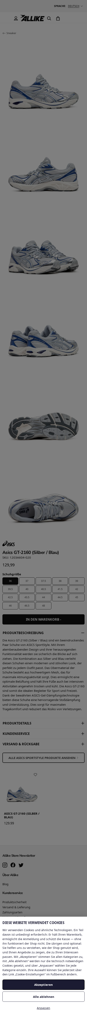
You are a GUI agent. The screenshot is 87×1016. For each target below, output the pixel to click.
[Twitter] (21, 865)
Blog (5, 884)
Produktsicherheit (14, 902)
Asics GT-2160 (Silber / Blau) (21, 815)
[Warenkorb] (57, 18)
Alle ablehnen (43, 997)
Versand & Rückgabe (21, 744)
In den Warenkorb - (43, 619)
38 (60, 581)
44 (43, 597)
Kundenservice (16, 733)
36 (10, 581)
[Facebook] (13, 865)
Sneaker (11, 33)
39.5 (10, 589)
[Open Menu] (6, 18)
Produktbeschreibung (23, 633)
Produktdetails (17, 723)
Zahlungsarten (12, 912)
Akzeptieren (43, 985)
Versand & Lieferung (16, 907)
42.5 (10, 597)
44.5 (60, 597)
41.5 (60, 589)
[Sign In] (15, 18)
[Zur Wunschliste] (35, 774)
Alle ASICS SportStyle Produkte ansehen (41, 758)
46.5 (26, 605)
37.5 (43, 581)
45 (76, 597)
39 (76, 581)
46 (10, 605)
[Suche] (49, 18)
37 (26, 581)
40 (26, 589)
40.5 (43, 589)
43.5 (26, 597)
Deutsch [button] (73, 6)
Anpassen (43, 1008)
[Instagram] (4, 865)
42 (76, 589)
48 (43, 605)
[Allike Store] (32, 20)
